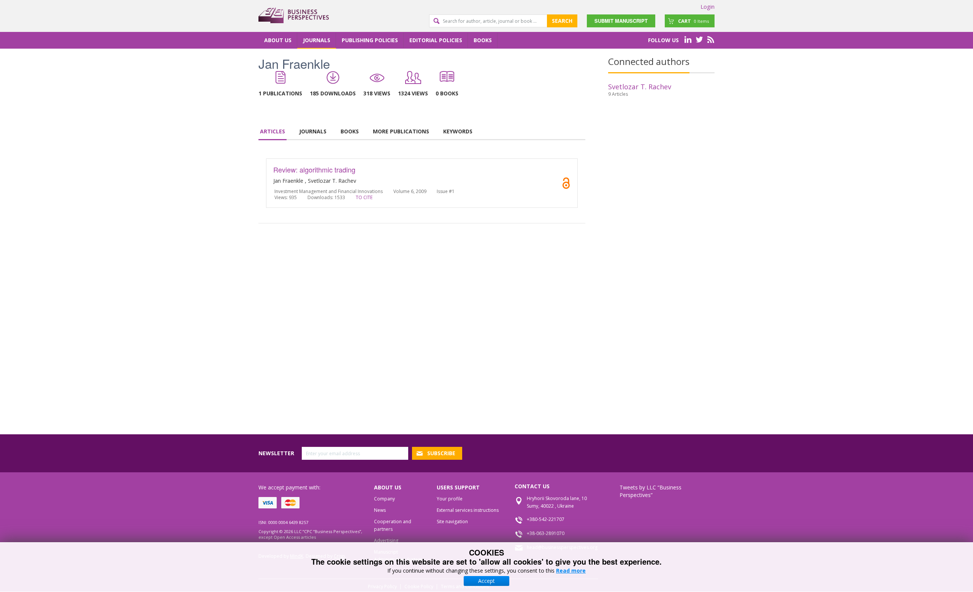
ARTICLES (272, 131)
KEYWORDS (457, 131)
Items (693, 20)
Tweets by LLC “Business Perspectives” (650, 491)
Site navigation (452, 521)
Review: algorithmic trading (314, 169)
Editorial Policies (435, 40)
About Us (278, 40)
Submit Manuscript (621, 20)
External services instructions (468, 510)
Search (562, 20)
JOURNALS (312, 131)
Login (707, 6)
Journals (316, 40)
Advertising (386, 540)
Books (483, 40)
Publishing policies (370, 40)
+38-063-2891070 (545, 533)
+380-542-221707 (545, 519)
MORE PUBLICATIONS (401, 131)
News (380, 510)
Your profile (450, 498)
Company (384, 498)
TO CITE (364, 197)
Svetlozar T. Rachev (639, 86)
